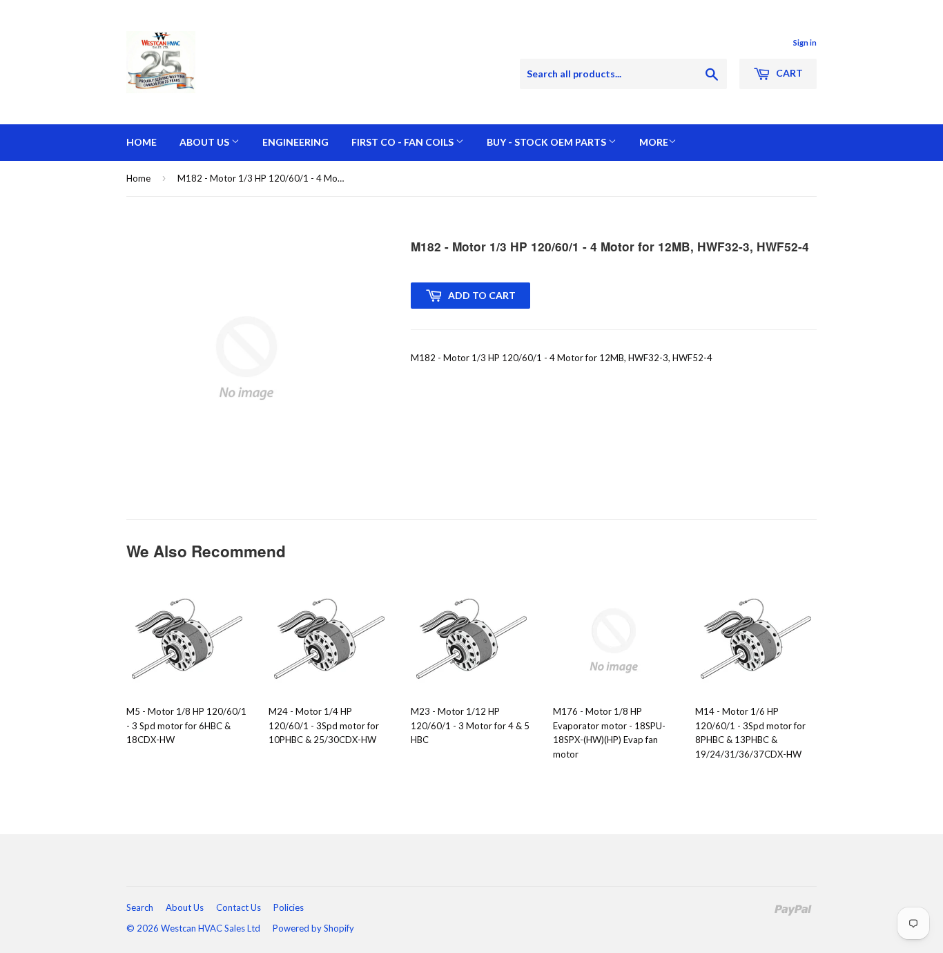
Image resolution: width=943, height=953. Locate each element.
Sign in (805, 42)
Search (139, 907)
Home (141, 142)
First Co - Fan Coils (403, 142)
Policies (288, 907)
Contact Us (238, 907)
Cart (788, 73)
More (653, 142)
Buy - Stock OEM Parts (547, 142)
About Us (205, 142)
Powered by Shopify (313, 928)
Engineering (295, 142)
